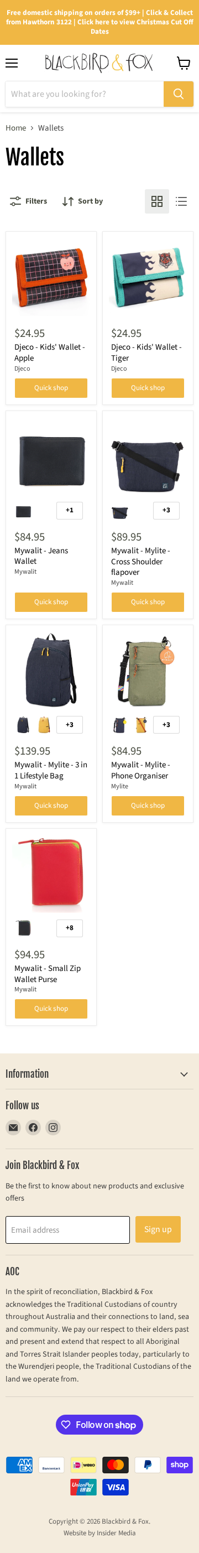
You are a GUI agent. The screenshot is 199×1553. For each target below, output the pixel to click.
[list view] (181, 201)
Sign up (158, 1229)
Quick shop (51, 388)
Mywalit (25, 571)
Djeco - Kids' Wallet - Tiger (146, 352)
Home (16, 128)
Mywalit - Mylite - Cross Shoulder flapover (140, 561)
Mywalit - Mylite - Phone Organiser (140, 770)
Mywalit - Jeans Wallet (41, 556)
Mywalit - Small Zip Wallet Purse (47, 974)
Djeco (22, 368)
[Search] (178, 94)
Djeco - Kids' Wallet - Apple (49, 352)
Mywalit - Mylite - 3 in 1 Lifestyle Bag (50, 770)
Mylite (119, 786)
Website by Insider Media (100, 1533)
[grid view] (157, 201)
